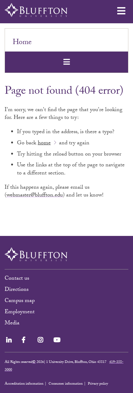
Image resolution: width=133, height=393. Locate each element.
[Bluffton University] (36, 10)
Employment (20, 312)
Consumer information (66, 384)
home (44, 143)
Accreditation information (24, 384)
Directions (16, 290)
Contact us (17, 279)
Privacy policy (98, 384)
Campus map (20, 301)
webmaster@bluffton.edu (34, 196)
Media (13, 323)
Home (22, 43)
